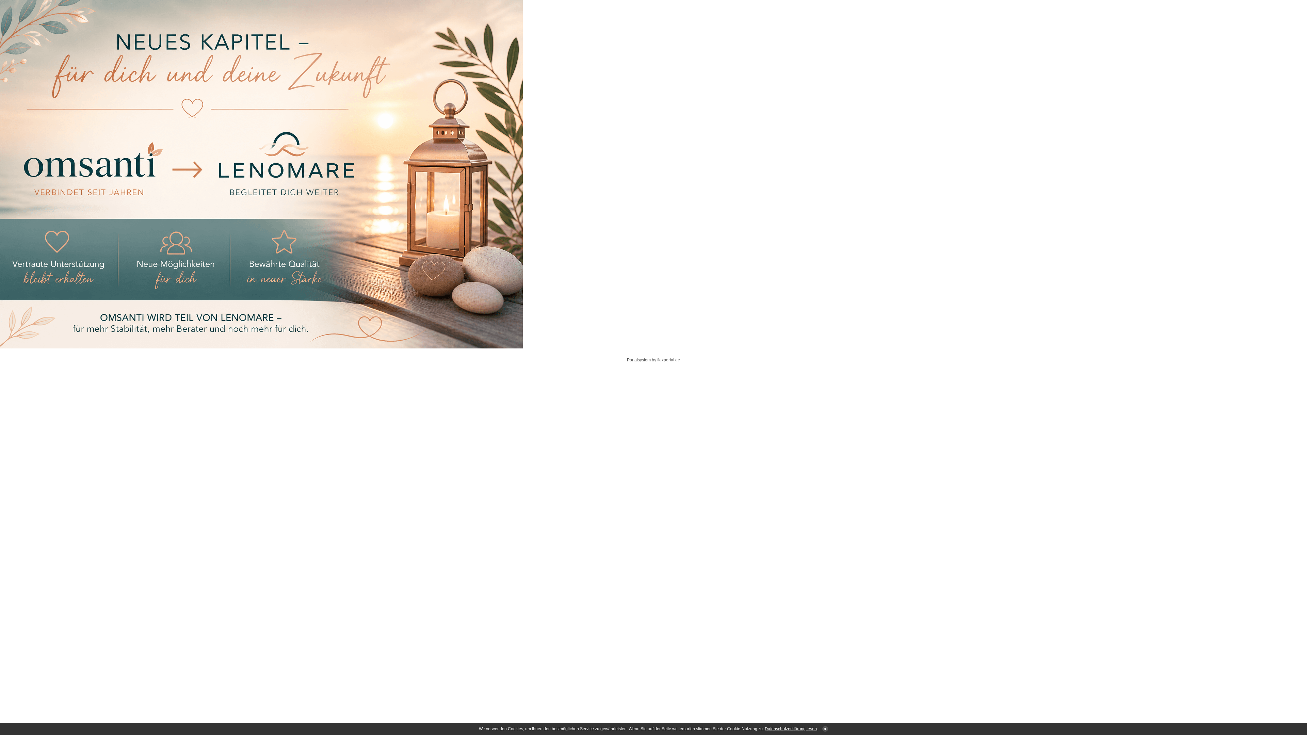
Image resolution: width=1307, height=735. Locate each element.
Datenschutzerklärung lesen (791, 728)
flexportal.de (668, 360)
